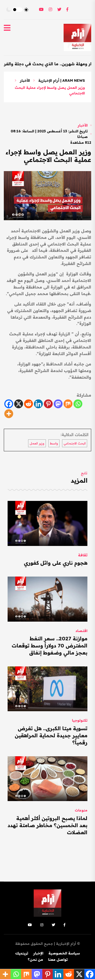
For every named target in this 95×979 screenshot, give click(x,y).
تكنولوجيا (79, 720)
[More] (8, 413)
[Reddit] (28, 403)
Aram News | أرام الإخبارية (61, 80)
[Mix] (68, 403)
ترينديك (21, 953)
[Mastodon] (58, 403)
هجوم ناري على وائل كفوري (55, 563)
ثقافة (82, 555)
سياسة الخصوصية (64, 953)
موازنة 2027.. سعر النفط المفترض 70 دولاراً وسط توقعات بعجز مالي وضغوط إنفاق (49, 645)
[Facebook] (8, 403)
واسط (54, 443)
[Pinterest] (48, 403)
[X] (18, 403)
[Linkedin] (38, 403)
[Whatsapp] (77, 403)
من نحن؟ (35, 959)
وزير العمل (37, 443)
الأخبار (25, 80)
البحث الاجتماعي (75, 443)
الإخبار (38, 953)
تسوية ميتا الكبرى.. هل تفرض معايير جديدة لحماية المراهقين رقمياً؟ (51, 735)
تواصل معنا (58, 959)
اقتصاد (81, 630)
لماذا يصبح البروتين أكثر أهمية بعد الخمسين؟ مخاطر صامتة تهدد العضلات (47, 825)
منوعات (81, 810)
